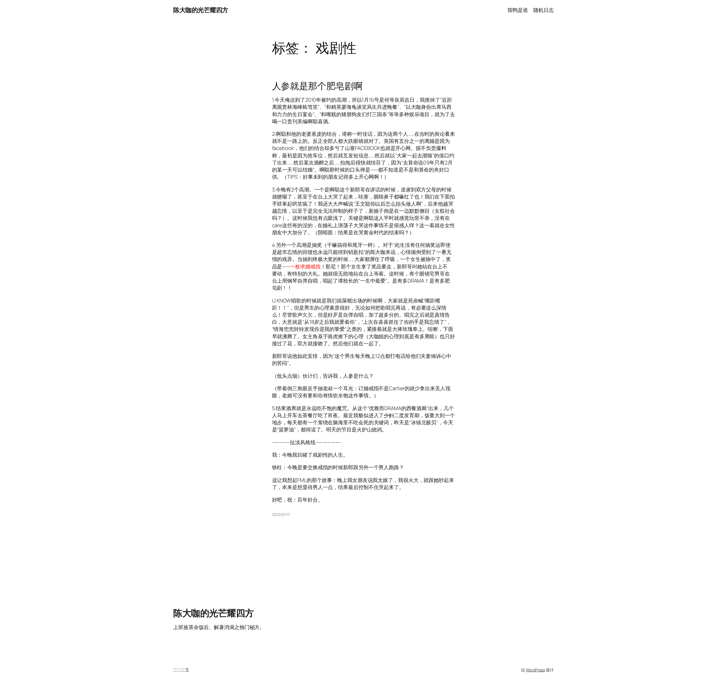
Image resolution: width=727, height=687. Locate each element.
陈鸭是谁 (518, 10)
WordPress (535, 670)
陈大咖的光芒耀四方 (200, 10)
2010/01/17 (281, 514)
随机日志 (543, 10)
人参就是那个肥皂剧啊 (317, 86)
